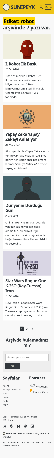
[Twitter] (6, 427)
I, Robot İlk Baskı (21, 64)
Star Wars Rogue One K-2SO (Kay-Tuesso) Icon (25, 286)
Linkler (6, 397)
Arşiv (5, 404)
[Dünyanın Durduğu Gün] (27, 188)
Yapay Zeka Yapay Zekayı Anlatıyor (22, 136)
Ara (12, 365)
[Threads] (13, 427)
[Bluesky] (19, 427)
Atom (11, 420)
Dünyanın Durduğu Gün (23, 207)
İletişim (6, 393)
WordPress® (9, 442)
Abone (6, 385)
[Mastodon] (26, 427)
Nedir (5, 401)
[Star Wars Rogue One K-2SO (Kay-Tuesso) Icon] (27, 263)
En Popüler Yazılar (12, 389)
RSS (4, 420)
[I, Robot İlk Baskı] (27, 46)
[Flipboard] (33, 427)
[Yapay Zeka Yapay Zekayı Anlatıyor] (27, 117)
